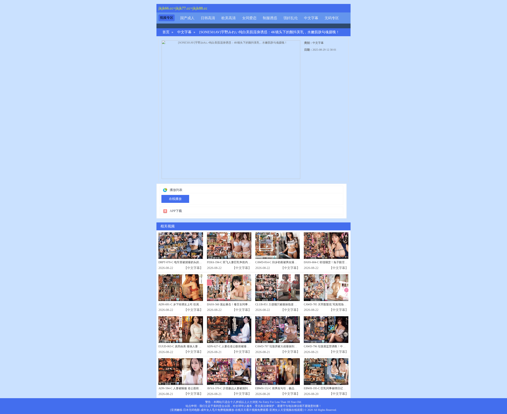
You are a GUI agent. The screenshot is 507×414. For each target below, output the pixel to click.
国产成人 (187, 18)
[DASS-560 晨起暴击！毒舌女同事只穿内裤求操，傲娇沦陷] (229, 287)
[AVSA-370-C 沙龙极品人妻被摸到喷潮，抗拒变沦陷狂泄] (229, 371)
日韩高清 (208, 18)
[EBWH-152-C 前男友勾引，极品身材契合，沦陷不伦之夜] (277, 371)
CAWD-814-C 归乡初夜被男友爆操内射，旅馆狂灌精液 (288, 262)
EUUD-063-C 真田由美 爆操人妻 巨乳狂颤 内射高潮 (190, 346)
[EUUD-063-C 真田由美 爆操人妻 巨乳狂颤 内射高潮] (180, 329)
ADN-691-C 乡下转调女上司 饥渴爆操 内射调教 (187, 304)
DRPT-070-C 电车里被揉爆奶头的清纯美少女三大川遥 (191, 262)
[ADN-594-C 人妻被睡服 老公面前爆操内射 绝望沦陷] (180, 371)
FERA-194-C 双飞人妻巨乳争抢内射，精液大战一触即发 (241, 262)
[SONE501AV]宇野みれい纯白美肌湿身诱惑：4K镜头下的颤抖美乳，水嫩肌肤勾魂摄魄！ (269, 32)
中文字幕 (311, 18)
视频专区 (166, 18)
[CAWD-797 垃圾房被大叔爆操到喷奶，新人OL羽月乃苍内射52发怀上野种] (277, 329)
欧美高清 (228, 18)
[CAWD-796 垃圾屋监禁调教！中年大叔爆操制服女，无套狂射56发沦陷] (326, 329)
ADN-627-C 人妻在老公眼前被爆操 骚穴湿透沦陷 (237, 346)
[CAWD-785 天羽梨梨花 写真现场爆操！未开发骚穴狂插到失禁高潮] (326, 287)
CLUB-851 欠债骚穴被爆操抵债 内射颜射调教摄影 (285, 304)
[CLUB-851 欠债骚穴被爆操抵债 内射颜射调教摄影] (277, 287)
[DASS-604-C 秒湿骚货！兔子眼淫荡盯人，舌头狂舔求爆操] (326, 245)
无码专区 (332, 18)
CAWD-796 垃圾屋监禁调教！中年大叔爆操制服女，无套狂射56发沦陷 (347, 346)
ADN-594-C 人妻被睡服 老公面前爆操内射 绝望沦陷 (190, 388)
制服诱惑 (270, 18)
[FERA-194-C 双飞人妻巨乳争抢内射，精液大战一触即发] (229, 245)
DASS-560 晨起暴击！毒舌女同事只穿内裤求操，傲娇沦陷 (242, 304)
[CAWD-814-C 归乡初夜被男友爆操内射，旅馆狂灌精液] (277, 245)
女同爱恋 (249, 18)
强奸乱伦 (290, 18)
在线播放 (175, 198)
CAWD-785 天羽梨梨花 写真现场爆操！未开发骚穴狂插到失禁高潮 (344, 304)
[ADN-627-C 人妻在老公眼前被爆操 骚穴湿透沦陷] (229, 329)
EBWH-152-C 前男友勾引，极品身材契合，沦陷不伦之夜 (290, 388)
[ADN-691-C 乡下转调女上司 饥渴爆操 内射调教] (180, 287)
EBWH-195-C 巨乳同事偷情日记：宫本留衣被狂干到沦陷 (338, 388)
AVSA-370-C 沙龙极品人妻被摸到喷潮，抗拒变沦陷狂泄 (241, 388)
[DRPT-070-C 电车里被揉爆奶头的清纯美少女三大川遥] (180, 245)
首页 (166, 32)
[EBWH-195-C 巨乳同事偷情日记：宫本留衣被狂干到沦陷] (326, 371)
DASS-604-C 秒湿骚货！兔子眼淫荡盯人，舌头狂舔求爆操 (339, 262)
